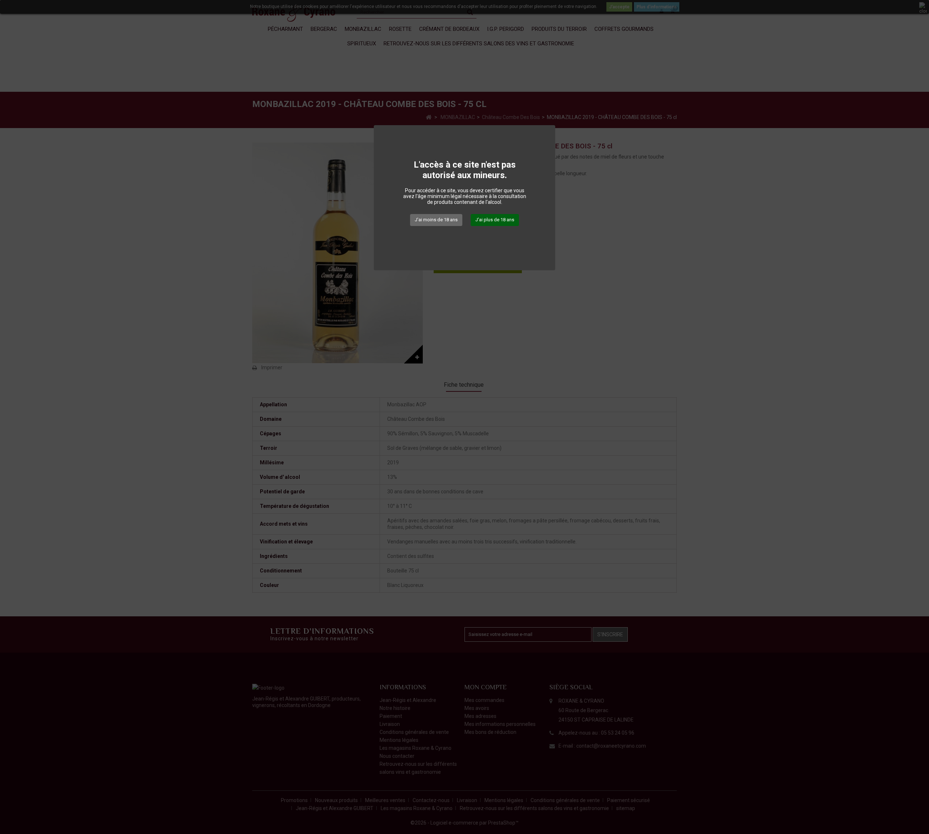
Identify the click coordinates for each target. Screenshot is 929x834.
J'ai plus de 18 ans (494, 219)
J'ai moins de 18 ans (436, 219)
